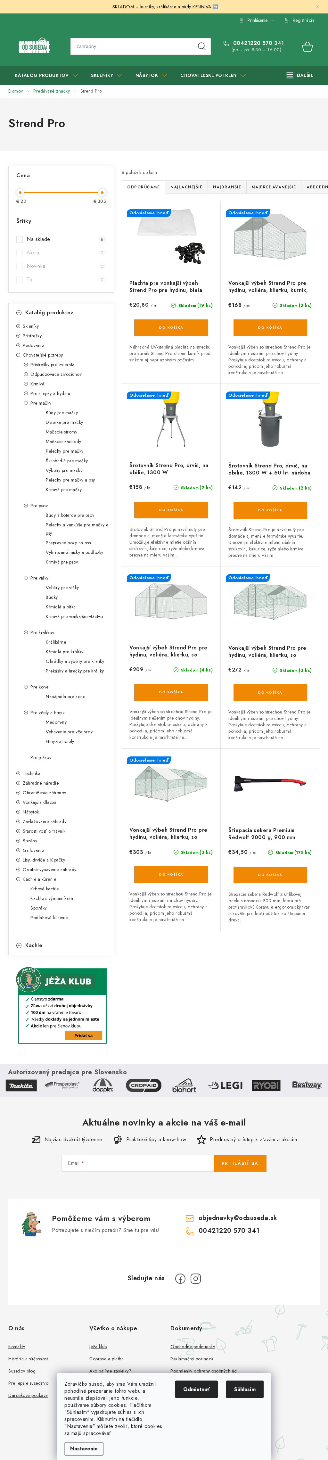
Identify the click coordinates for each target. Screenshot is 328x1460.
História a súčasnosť (28, 1359)
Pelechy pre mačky (65, 451)
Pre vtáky (39, 578)
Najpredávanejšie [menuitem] (274, 187)
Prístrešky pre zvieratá (52, 364)
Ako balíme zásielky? (110, 1371)
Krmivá (37, 384)
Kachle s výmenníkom (51, 898)
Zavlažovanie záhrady (44, 821)
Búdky (52, 597)
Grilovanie (33, 850)
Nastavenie (84, 1448)
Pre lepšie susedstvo (28, 1383)
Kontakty (16, 1346)
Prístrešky (32, 336)
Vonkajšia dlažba (39, 802)
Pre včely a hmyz (47, 712)
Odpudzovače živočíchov (56, 374)
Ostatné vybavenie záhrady (50, 869)
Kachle (33, 945)
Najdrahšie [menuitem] (227, 187)
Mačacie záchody (63, 441)
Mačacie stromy (61, 432)
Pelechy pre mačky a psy (70, 480)
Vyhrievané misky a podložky (74, 552)
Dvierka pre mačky (64, 422)
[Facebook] (180, 1279)
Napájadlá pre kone (65, 696)
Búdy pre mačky (62, 412)
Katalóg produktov (49, 312)
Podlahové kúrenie (49, 917)
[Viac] (300, 75)
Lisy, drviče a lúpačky (44, 860)
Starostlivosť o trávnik (44, 831)
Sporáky (38, 908)
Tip (65, 279)
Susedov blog (22, 1371)
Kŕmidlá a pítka (61, 607)
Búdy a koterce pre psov (70, 515)
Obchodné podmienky (192, 1346)
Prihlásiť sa (240, 1163)
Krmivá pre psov (62, 562)
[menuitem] (46, 75)
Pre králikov (42, 632)
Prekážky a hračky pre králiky (75, 671)
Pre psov (39, 505)
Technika (31, 773)
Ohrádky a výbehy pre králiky (75, 661)
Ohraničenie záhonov (44, 792)
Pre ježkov (40, 757)
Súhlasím (245, 1389)
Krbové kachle (44, 889)
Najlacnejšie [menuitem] (186, 187)
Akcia (65, 252)
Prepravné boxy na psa (68, 543)
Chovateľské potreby (43, 355)
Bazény (30, 840)
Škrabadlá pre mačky (67, 461)
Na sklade (65, 239)
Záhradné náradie (41, 783)
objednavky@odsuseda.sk (238, 1218)
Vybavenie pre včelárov (69, 732)
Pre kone (39, 687)
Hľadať (202, 46)
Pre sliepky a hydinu (50, 393)
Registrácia (304, 20)
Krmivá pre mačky (64, 489)
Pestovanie (33, 345)
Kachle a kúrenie (39, 879)
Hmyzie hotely (60, 741)
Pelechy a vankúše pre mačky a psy (77, 529)
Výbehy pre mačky (64, 470)
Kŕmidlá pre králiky (65, 651)
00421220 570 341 (257, 43)
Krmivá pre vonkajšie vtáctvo (74, 616)
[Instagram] (196, 1279)
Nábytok (31, 812)
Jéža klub (98, 1346)
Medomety (56, 722)
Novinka (65, 266)
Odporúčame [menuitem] (143, 187)
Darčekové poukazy (28, 1395)
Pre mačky (41, 403)
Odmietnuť (196, 1389)
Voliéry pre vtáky (62, 587)
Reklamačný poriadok (192, 1359)
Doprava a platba (106, 1359)
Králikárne (56, 642)
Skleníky (31, 326)
